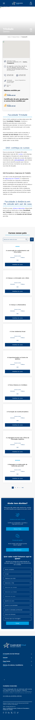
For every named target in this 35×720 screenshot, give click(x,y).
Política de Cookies (8, 709)
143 (22, 487)
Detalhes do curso (17, 264)
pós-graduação (19, 160)
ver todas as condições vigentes (12, 696)
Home (9, 36)
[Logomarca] (17, 3)
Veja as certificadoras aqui (9, 708)
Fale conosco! (17, 549)
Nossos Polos (16, 36)
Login (31, 4)
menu (5, 3)
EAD (17, 260)
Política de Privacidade (23, 708)
